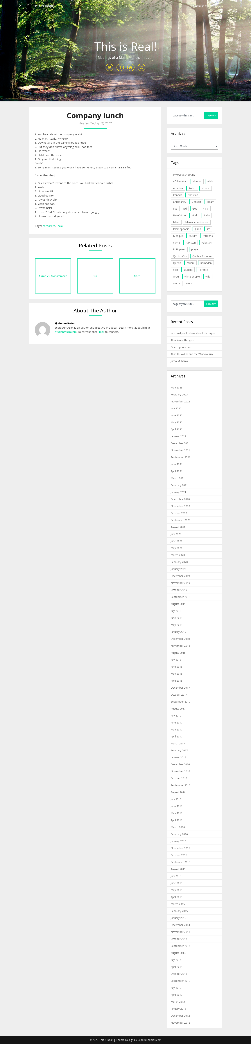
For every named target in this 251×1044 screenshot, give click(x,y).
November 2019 (180, 583)
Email (100, 332)
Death (210, 202)
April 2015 (176, 897)
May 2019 (176, 625)
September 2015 (180, 862)
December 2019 (180, 576)
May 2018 (176, 673)
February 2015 (179, 911)
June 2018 (176, 666)
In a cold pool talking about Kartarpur (193, 333)
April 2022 (176, 429)
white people (192, 276)
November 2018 (180, 645)
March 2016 (178, 827)
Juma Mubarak (179, 361)
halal (60, 226)
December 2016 (180, 764)
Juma (198, 229)
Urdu (176, 276)
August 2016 (178, 792)
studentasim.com (66, 332)
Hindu (194, 215)
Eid (185, 208)
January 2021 (178, 492)
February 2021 (179, 485)
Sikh (175, 269)
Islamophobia (181, 229)
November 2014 (180, 932)
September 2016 (180, 785)
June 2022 (176, 415)
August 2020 (178, 527)
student (188, 269)
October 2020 (179, 513)
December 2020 (180, 499)
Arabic (192, 188)
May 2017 (176, 729)
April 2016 (176, 820)
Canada (177, 195)
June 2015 (176, 883)
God (194, 208)
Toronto (203, 269)
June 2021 (176, 464)
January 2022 (178, 436)
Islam (176, 222)
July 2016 (176, 799)
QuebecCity (180, 256)
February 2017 (179, 750)
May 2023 (176, 387)
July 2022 (176, 408)
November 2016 (180, 771)
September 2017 (180, 701)
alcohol (197, 181)
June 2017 (176, 722)
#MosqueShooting (184, 174)
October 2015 (179, 855)
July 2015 (176, 876)
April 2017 (176, 736)
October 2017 (179, 694)
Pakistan (191, 242)
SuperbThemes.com (150, 1040)
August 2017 (178, 708)
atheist (206, 188)
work (189, 283)
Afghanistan (180, 181)
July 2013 (176, 987)
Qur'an (177, 263)
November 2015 (180, 848)
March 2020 (178, 555)
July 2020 (176, 534)
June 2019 (176, 618)
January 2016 (178, 841)
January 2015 (178, 918)
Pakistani (206, 242)
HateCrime (179, 215)
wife (207, 276)
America (178, 188)
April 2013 (176, 994)
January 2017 (178, 757)
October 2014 (179, 939)
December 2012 (180, 1015)
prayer (195, 249)
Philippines (179, 249)
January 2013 (178, 1008)
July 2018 (176, 659)
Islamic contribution (197, 222)
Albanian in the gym (182, 340)
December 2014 (180, 925)
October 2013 (179, 973)
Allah (210, 181)
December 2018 (180, 638)
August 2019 (178, 604)
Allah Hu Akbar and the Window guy (192, 354)
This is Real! (43, 5)
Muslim (193, 235)
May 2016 (176, 813)
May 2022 (176, 422)
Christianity (179, 202)
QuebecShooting (202, 256)
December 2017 (180, 687)
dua (175, 208)
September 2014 (180, 946)
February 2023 (179, 394)
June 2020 (176, 541)
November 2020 (180, 506)
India (207, 215)
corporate (49, 226)
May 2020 (176, 548)
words (176, 283)
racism (191, 263)
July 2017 (176, 715)
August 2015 (178, 869)
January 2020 (178, 569)
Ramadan (206, 263)
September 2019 (180, 597)
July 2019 (176, 611)
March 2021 (178, 478)
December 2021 (180, 443)
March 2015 (178, 904)
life (208, 229)
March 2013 (178, 1001)
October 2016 (179, 778)
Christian (193, 195)
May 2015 (176, 890)
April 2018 (176, 680)
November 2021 (180, 450)
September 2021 (180, 457)
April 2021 (176, 471)
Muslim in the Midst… (205, 6)
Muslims (208, 235)
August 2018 (178, 652)
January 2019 (178, 631)
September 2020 (180, 520)
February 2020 (179, 562)
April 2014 (176, 967)
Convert (196, 202)
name (176, 242)
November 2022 (180, 401)
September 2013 (180, 980)
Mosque (178, 235)
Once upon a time (181, 347)
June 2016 (176, 806)
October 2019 (179, 590)
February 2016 (179, 834)
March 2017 (178, 743)
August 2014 (178, 953)
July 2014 (176, 960)
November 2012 (180, 1022)
